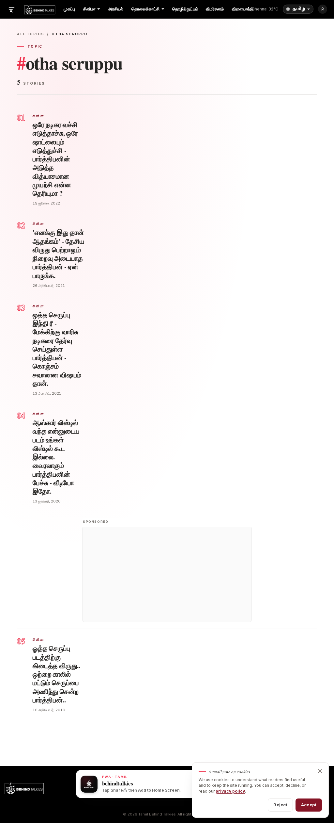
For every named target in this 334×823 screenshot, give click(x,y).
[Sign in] (322, 9)
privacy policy (230, 791)
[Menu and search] (11, 9)
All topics (30, 34)
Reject (280, 804)
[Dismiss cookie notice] (320, 771)
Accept (308, 804)
